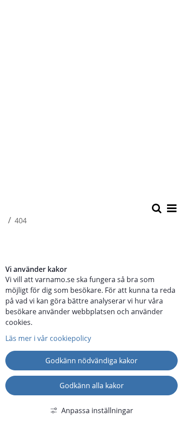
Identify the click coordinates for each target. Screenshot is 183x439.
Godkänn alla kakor (92, 385)
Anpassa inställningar (97, 410)
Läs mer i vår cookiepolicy (48, 338)
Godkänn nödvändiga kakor (91, 360)
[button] (171, 209)
